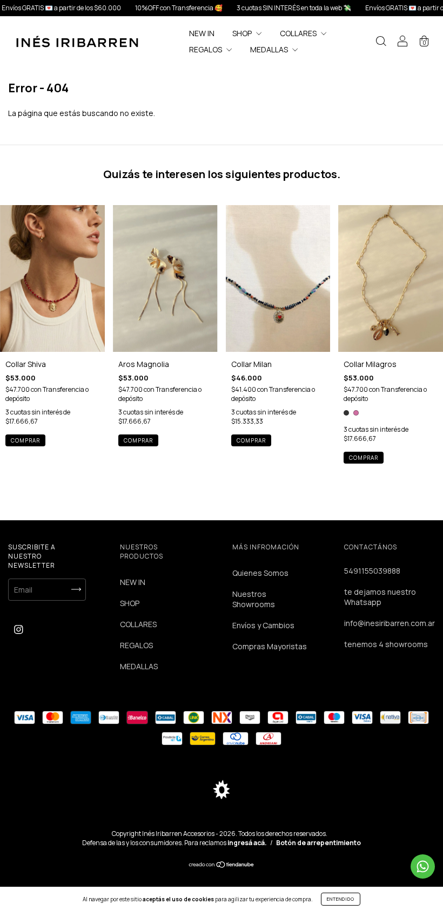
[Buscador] (380, 42)
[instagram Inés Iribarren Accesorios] (18, 629)
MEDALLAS (270, 49)
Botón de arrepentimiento (318, 842)
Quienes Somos (260, 573)
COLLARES (299, 33)
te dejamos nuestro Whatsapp (380, 597)
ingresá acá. (247, 842)
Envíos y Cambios (263, 625)
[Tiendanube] (222, 865)
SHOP (242, 33)
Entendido (340, 899)
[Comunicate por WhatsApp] (423, 866)
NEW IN (201, 33)
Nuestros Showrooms (253, 599)
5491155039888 (372, 571)
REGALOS (206, 49)
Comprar (251, 440)
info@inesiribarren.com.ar (389, 623)
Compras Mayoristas (269, 646)
